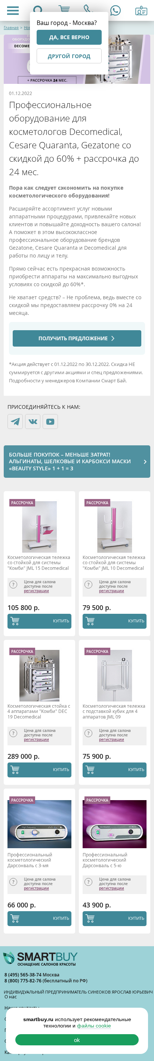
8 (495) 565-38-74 (23, 975)
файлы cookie (94, 1026)
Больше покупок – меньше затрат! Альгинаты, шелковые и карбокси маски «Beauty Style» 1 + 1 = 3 (70, 461)
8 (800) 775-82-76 (23, 981)
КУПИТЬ (61, 620)
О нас (10, 997)
